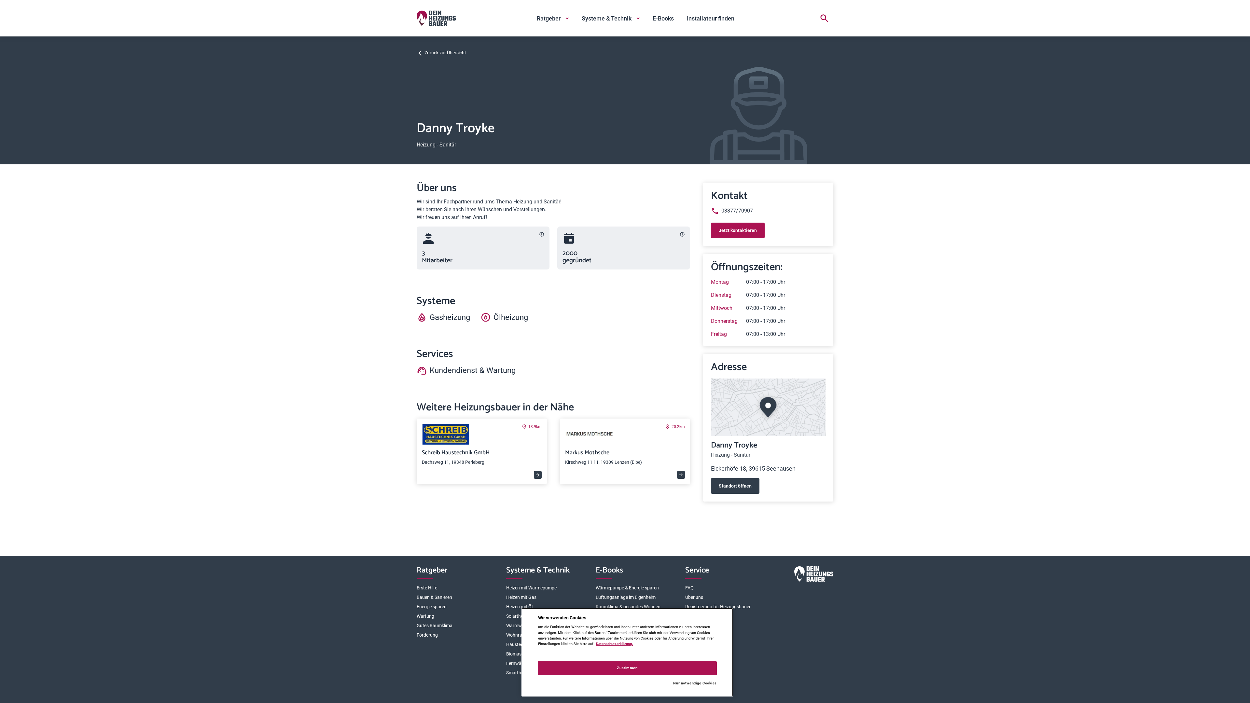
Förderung (427, 635)
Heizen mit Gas (521, 597)
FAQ (689, 587)
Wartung (425, 616)
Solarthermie (519, 616)
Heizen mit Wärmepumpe (531, 587)
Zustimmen (627, 668)
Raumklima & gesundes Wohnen (628, 606)
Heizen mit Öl (519, 606)
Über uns (694, 597)
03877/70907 (737, 211)
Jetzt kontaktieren (738, 230)
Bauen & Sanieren (434, 597)
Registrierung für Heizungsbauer (718, 606)
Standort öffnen (735, 486)
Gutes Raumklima (434, 625)
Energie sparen (432, 606)
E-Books (663, 18)
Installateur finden (710, 18)
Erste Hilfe (427, 587)
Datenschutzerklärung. (614, 643)
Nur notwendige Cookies (695, 683)
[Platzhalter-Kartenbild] (768, 407)
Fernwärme (517, 663)
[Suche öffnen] (824, 18)
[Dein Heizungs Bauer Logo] (813, 575)
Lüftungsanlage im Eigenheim (626, 597)
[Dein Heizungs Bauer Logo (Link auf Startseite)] (436, 18)
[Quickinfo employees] (542, 234)
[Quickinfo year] (682, 234)
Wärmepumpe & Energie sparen (627, 587)
